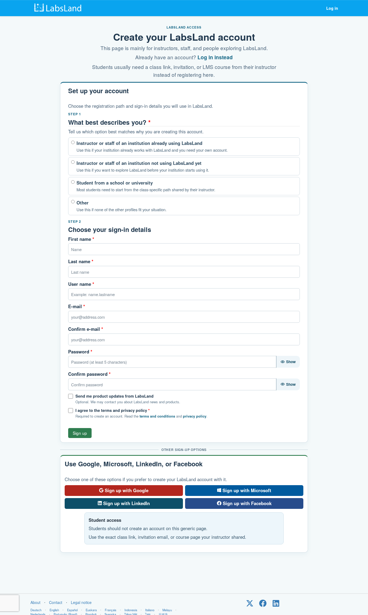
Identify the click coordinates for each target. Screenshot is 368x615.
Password (80, 351)
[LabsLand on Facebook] (263, 604)
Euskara (91, 610)
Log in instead (215, 57)
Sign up (80, 433)
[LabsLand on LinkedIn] (276, 604)
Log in (332, 8)
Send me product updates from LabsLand (114, 396)
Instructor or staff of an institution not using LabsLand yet (143, 166)
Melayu (167, 610)
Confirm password (89, 374)
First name (81, 239)
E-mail (76, 306)
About (35, 602)
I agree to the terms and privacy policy (112, 410)
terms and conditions (157, 416)
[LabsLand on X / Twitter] (249, 604)
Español (72, 610)
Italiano (149, 610)
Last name (80, 261)
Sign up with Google (126, 490)
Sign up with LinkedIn (126, 503)
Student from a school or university (146, 185)
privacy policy (194, 416)
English (54, 610)
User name (81, 284)
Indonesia (130, 610)
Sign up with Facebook (247, 503)
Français (110, 610)
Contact (55, 602)
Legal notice (81, 602)
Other (121, 205)
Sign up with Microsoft (247, 490)
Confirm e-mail (85, 329)
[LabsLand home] (59, 8)
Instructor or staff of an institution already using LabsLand (152, 146)
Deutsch (35, 610)
